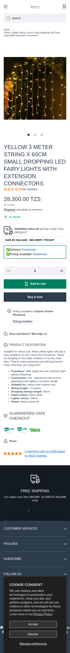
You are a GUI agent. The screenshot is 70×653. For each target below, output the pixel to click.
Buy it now (35, 297)
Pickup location (23, 321)
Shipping (9, 209)
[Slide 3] (42, 135)
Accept (33, 624)
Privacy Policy (43, 614)
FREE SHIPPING (35, 491)
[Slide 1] (28, 135)
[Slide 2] (35, 135)
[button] (64, 6)
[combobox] (35, 18)
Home (7, 29)
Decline (33, 634)
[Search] (7, 18)
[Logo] (35, 6)
